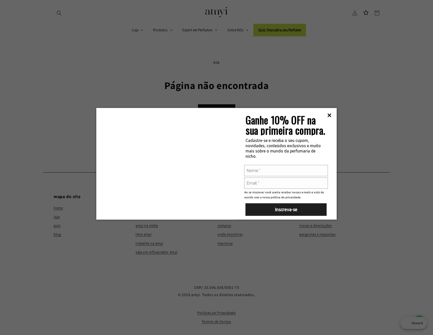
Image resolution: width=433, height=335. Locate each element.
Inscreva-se (286, 209)
